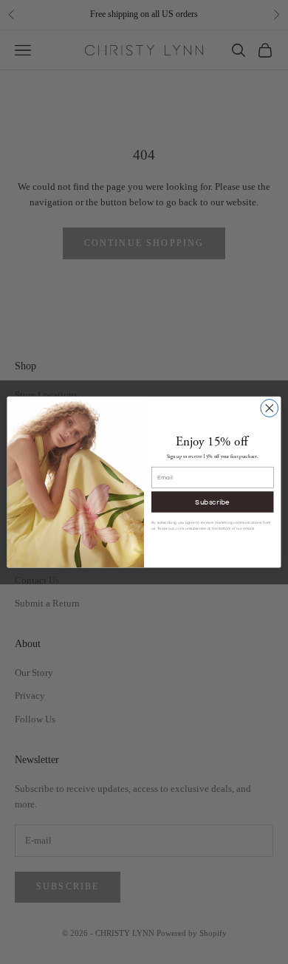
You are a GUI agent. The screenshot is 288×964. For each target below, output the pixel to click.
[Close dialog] (269, 408)
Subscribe (212, 501)
